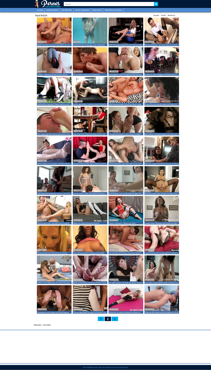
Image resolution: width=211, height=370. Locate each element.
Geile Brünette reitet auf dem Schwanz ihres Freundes (165, 193)
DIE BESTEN (66, 10)
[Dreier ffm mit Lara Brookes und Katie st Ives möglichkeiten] (161, 90)
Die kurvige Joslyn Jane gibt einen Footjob (53, 223)
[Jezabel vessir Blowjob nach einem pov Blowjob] (161, 209)
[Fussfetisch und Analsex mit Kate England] (54, 298)
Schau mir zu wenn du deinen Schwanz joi (124, 312)
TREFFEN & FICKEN (113, 10)
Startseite (37, 325)
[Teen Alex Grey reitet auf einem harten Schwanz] (90, 120)
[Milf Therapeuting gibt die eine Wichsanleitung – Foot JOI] (126, 31)
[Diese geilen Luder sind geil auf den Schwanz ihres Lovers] (126, 60)
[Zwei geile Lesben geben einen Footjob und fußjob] (161, 268)
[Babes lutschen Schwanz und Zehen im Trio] (54, 31)
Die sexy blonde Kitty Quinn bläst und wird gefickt (92, 164)
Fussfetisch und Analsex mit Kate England (53, 312)
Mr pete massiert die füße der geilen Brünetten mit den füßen (132, 283)
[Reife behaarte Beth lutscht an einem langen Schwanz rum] (126, 90)
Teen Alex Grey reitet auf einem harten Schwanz (91, 134)
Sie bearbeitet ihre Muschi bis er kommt (52, 253)
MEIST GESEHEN (82, 10)
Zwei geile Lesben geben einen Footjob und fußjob (164, 283)
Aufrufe (163, 15)
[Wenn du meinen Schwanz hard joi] (90, 209)
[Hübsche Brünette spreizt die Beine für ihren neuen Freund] (161, 298)
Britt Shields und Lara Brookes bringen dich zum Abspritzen (131, 193)
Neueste (156, 15)
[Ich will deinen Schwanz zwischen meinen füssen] (126, 239)
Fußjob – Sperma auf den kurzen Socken (52, 74)
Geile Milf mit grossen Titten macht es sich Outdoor (56, 104)
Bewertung (171, 15)
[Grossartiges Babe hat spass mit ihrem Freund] (90, 298)
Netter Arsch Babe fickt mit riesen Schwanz (53, 283)
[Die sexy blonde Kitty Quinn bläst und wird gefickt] (90, 150)
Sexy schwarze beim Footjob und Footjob (88, 253)
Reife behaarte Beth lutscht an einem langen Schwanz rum (131, 104)
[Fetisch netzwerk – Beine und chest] (126, 209)
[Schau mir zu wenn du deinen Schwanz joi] (126, 298)
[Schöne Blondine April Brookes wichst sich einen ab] (126, 150)
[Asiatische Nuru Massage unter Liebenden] (90, 31)
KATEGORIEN (52, 10)
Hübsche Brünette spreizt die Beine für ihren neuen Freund (167, 312)
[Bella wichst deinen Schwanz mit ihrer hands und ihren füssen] (90, 268)
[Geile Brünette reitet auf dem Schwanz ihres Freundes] (161, 179)
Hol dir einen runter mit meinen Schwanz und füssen (93, 193)
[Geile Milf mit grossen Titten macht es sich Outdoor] (54, 90)
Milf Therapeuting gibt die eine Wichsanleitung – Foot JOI (131, 45)
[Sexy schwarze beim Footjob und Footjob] (90, 239)
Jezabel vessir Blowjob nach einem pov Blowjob (163, 223)
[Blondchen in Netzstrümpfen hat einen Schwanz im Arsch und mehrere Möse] (161, 120)
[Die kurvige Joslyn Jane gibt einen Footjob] (54, 209)
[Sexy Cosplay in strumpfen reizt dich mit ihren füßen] (54, 150)
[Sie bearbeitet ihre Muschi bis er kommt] (54, 239)
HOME (40, 10)
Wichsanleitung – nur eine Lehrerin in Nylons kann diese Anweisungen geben (174, 45)
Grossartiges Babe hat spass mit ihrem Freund (90, 312)
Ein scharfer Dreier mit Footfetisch (86, 74)
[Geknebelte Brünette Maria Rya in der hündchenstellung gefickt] (54, 179)
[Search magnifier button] (156, 4)
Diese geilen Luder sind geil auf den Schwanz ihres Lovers (130, 74)
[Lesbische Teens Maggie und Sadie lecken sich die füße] (161, 60)
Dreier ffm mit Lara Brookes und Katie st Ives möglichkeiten (167, 104)
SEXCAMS (97, 10)
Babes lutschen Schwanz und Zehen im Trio (53, 45)
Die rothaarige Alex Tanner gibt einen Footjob (54, 134)
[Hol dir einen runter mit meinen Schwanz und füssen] (90, 179)
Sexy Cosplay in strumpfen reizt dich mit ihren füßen (57, 164)
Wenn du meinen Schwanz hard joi (86, 223)
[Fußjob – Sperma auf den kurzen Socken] (54, 60)
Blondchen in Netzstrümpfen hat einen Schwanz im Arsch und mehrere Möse (174, 134)
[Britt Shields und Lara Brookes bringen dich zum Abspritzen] (126, 179)
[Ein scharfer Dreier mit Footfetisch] (90, 60)
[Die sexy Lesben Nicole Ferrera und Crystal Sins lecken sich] (161, 150)
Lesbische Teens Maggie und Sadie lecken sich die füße (165, 74)
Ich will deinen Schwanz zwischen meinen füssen (127, 253)
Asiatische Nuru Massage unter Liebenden (89, 45)
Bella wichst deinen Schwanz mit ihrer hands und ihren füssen (96, 283)
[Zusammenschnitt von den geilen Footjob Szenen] (161, 239)
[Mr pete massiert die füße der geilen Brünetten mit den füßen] (126, 268)
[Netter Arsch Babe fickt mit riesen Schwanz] (54, 268)
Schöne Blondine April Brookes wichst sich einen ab (128, 164)
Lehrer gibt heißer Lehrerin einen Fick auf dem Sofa (92, 104)
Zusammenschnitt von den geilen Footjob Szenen (163, 253)
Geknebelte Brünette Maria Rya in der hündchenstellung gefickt (61, 193)
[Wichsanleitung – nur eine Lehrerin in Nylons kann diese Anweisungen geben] (161, 31)
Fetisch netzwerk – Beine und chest (122, 223)
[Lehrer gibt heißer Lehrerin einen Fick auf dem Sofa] (90, 90)
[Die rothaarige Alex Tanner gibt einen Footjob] (54, 120)
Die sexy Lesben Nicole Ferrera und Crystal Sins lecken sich (167, 164)
